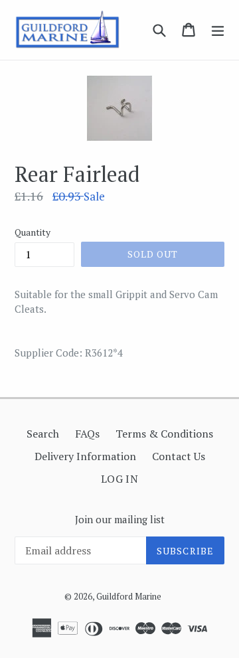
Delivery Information (85, 456)
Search (43, 433)
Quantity (32, 232)
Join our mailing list (120, 519)
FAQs (87, 433)
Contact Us (178, 456)
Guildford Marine (128, 596)
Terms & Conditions (164, 433)
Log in (120, 478)
